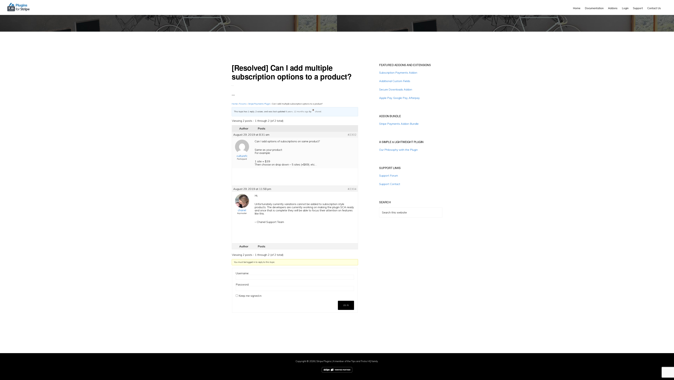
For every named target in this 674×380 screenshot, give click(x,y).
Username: (242, 273)
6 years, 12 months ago (297, 111)
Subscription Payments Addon (398, 72)
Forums (243, 103)
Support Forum (388, 175)
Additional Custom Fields (394, 81)
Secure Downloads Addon (395, 89)
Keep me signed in (250, 295)
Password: (242, 284)
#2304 (352, 188)
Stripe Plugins (323, 361)
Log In (346, 305)
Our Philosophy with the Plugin (398, 149)
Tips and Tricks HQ (361, 361)
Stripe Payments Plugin (259, 103)
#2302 (352, 134)
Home (234, 103)
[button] (665, 5)
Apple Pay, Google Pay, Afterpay (399, 98)
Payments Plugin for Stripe (18, 7)
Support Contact (389, 184)
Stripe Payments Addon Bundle (399, 123)
